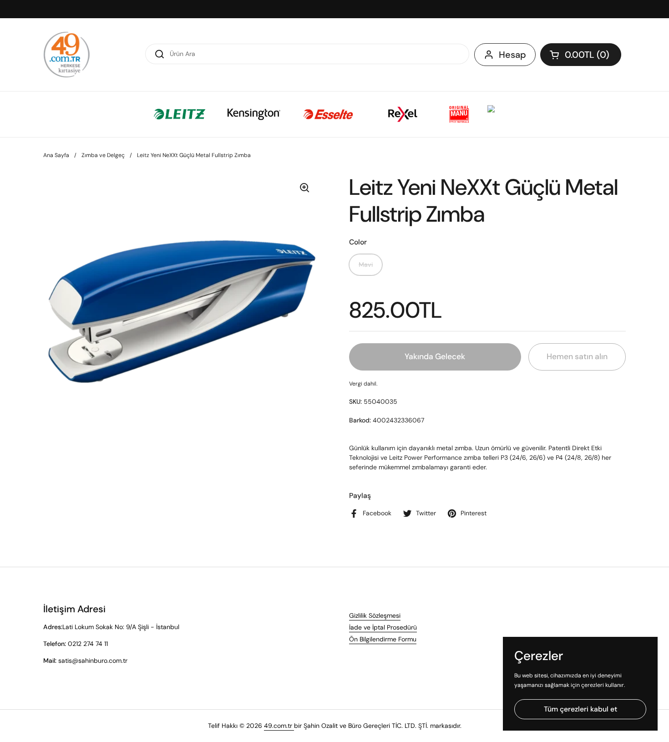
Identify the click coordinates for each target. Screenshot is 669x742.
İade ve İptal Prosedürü (383, 627)
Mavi (366, 264)
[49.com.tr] (66, 54)
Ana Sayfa (56, 155)
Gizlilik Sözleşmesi (374, 615)
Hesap (512, 55)
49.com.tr (279, 726)
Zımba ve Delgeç (103, 155)
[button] (580, 54)
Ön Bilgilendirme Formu (382, 639)
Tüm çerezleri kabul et (580, 709)
